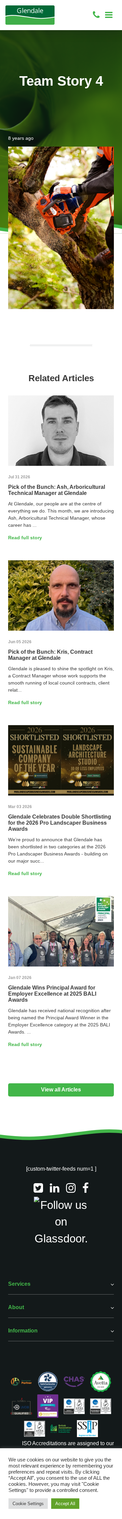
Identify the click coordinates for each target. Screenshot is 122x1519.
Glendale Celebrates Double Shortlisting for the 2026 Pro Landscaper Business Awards (59, 823)
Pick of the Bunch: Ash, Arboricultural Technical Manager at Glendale (56, 490)
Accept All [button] (65, 1503)
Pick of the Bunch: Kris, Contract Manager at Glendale (50, 655)
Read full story (25, 537)
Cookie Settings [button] (28, 1503)
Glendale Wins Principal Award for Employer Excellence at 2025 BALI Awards (52, 994)
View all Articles (61, 1089)
